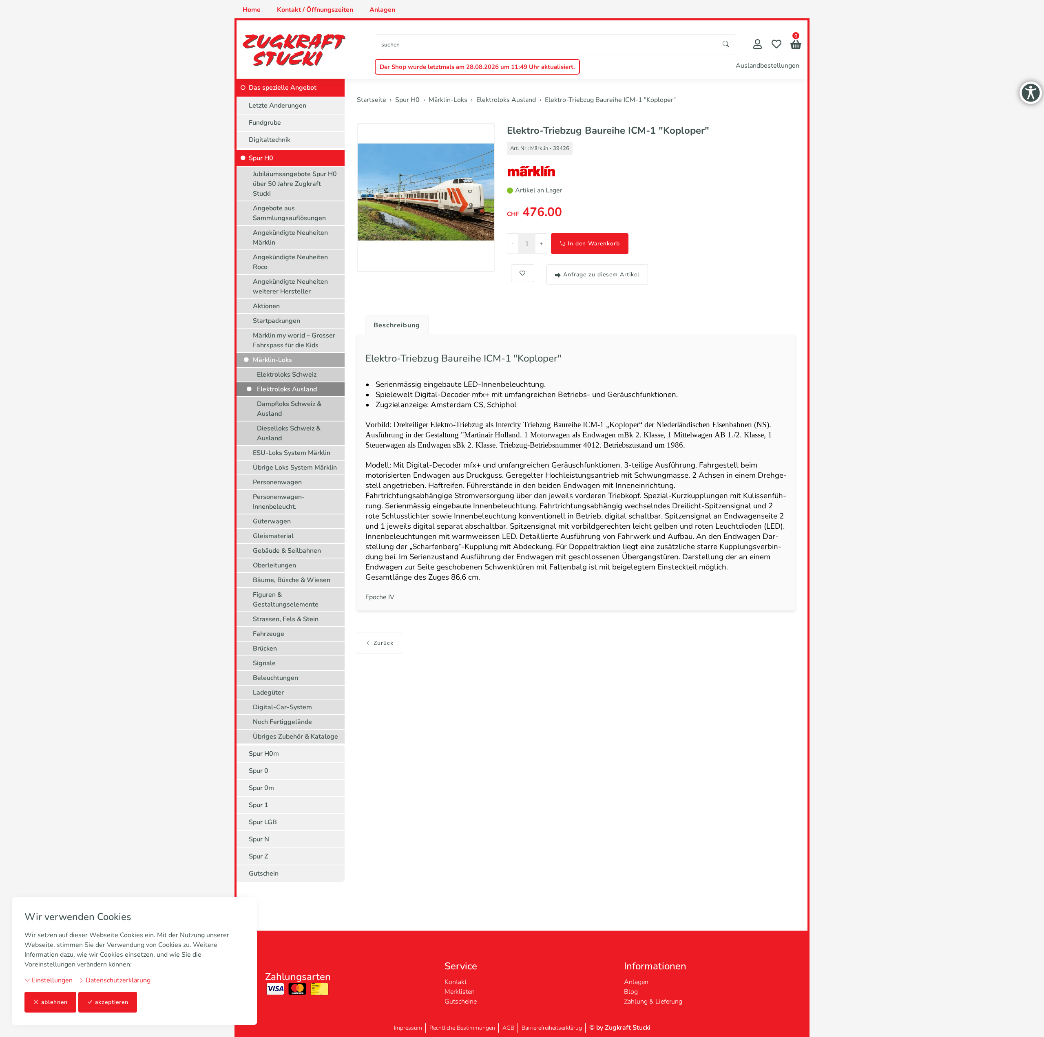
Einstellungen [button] (51, 980)
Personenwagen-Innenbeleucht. (279, 501)
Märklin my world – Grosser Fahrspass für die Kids (294, 340)
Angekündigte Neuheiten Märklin (290, 237)
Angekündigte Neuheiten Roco (290, 262)
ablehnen (54, 1002)
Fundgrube (265, 122)
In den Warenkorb (594, 243)
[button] (795, 45)
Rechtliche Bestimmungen (462, 1028)
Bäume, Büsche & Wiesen (291, 580)
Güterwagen (272, 521)
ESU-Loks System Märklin (291, 452)
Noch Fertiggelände (282, 721)
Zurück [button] (384, 643)
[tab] (394, 323)
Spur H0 (261, 158)
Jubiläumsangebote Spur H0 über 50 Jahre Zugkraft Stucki (295, 184)
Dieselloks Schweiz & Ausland (289, 433)
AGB (508, 1028)
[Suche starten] (726, 44)
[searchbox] (546, 44)
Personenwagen (277, 482)
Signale (264, 663)
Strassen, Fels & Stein (286, 619)
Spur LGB (263, 822)
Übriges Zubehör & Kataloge (295, 736)
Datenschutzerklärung (117, 980)
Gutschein (264, 873)
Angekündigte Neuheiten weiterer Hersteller (290, 286)
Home (252, 9)
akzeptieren (111, 1002)
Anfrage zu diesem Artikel (601, 274)
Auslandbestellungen (767, 65)
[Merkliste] (776, 45)
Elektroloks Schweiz (286, 374)
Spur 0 (258, 770)
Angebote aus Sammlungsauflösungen (289, 213)
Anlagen (382, 9)
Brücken (265, 648)
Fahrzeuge (268, 633)
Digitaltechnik (269, 139)
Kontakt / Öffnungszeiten (315, 9)
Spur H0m (264, 753)
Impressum (408, 1028)
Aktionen (266, 306)
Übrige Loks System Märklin (295, 467)
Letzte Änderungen (277, 105)
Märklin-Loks (272, 359)
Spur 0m (261, 787)
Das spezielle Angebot (282, 87)
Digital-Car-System (282, 707)
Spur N (259, 839)
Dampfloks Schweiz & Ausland (289, 408)
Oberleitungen (274, 565)
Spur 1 (258, 805)
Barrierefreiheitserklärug (552, 1028)
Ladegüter (268, 692)
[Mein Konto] (757, 45)
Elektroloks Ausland (287, 389)
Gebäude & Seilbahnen (287, 550)
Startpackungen (276, 320)
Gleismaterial (273, 536)
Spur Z (258, 856)
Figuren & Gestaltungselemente (286, 599)
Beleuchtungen (275, 677)
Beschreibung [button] (397, 325)
